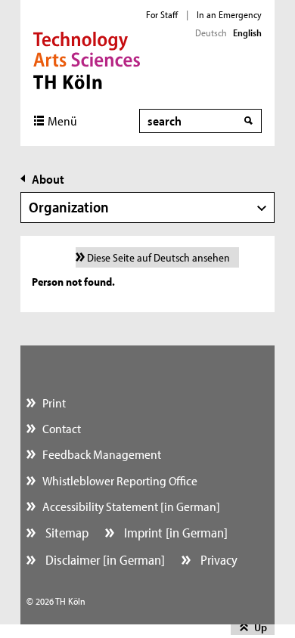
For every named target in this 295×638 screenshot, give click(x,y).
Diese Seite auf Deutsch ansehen (158, 257)
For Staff (162, 14)
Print (54, 402)
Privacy (217, 559)
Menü (62, 121)
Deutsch (211, 32)
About (48, 179)
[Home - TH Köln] (86, 59)
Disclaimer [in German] (103, 559)
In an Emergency (229, 14)
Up (260, 627)
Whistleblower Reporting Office (119, 480)
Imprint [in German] (174, 532)
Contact (61, 428)
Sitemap (65, 532)
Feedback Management (101, 454)
